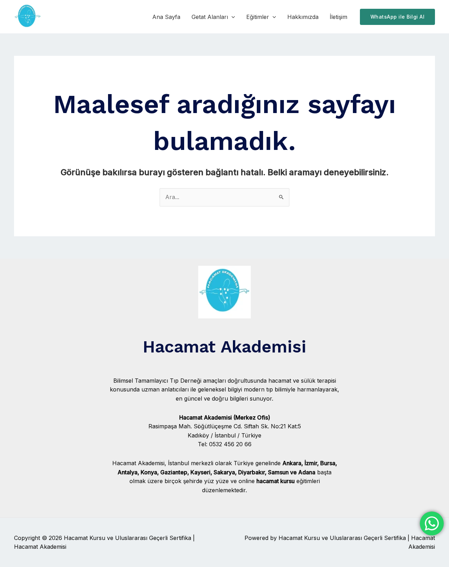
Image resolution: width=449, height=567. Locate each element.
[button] (231, 17)
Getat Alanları (210, 16)
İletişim (338, 16)
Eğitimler (257, 16)
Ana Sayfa (166, 16)
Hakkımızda (303, 16)
